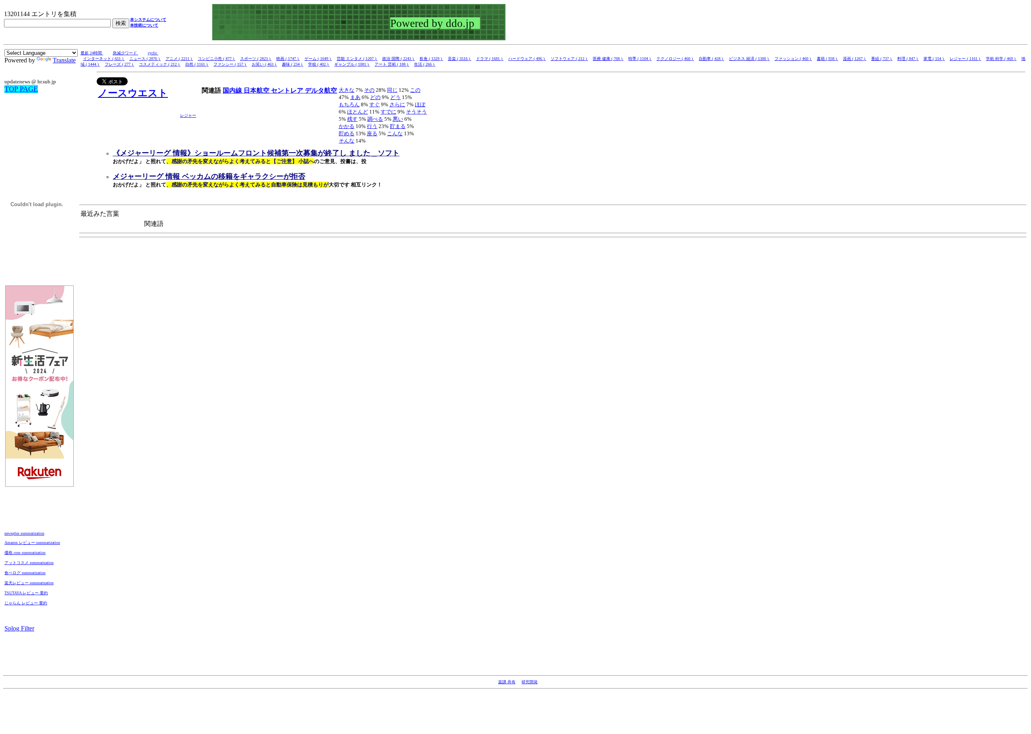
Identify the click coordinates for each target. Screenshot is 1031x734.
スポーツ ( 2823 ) (255, 58)
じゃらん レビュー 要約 (25, 603)
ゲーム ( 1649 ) (318, 58)
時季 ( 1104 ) (640, 58)
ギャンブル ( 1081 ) (352, 64)
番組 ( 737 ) (881, 58)
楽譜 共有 (507, 682)
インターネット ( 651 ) (103, 58)
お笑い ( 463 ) (264, 64)
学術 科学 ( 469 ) (1001, 58)
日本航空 (257, 90)
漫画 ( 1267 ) (854, 58)
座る (372, 133)
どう (395, 97)
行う (372, 126)
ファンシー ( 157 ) (230, 64)
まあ (355, 97)
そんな (346, 141)
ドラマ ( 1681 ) (489, 58)
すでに (388, 112)
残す (352, 119)
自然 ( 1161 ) (197, 64)
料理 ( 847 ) (908, 58)
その (369, 90)
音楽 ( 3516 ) (459, 58)
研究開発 (530, 682)
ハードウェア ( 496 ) (527, 58)
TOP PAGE (21, 89)
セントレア (288, 90)
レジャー (188, 115)
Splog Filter (19, 628)
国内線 (233, 90)
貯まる (398, 126)
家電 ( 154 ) (934, 58)
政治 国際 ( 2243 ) (398, 58)
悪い (398, 119)
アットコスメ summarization (29, 562)
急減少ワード (125, 53)
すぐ (374, 104)
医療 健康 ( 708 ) (608, 58)
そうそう (416, 112)
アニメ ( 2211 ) (179, 58)
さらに (397, 104)
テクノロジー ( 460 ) (675, 58)
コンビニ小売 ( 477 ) (216, 58)
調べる (375, 119)
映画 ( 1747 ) (288, 58)
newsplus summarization (24, 533)
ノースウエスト (133, 93)
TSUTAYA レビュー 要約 (26, 593)
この (415, 90)
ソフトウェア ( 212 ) (569, 58)
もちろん (349, 104)
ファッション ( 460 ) (793, 58)
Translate (64, 60)
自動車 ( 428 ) (711, 58)
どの (375, 97)
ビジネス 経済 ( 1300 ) (749, 58)
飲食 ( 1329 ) (431, 58)
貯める (346, 133)
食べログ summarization (25, 573)
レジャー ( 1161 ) (965, 58)
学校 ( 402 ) (318, 64)
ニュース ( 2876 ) (145, 58)
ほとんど (357, 112)
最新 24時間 (92, 53)
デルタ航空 (321, 90)
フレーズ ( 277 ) (119, 64)
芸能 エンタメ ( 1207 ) (357, 58)
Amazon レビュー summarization (32, 542)
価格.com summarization (25, 552)
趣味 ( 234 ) (292, 64)
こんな (395, 133)
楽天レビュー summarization (29, 583)
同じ (392, 90)
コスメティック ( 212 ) (159, 64)
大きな (346, 90)
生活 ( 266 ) (424, 64)
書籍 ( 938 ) (827, 58)
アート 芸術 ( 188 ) (392, 64)
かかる (346, 126)
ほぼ (420, 104)
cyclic (153, 53)
